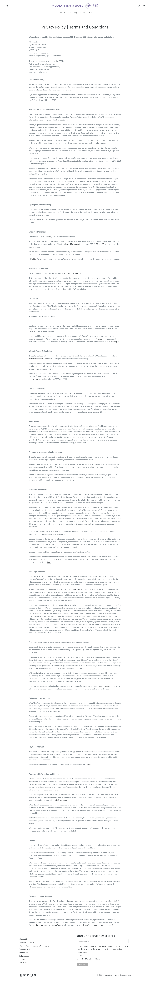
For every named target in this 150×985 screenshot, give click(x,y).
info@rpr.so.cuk (103, 686)
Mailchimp (33, 259)
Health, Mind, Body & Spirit (89, 959)
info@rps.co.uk (98, 339)
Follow (90, 12)
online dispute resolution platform (47, 925)
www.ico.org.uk (113, 341)
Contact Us (23, 939)
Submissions (24, 956)
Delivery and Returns (27, 942)
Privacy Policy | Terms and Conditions (34, 946)
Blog (76, 12)
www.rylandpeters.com (38, 358)
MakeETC (23, 963)
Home (59, 12)
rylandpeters (107, 975)
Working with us (25, 949)
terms (89, 764)
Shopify (48, 236)
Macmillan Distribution (72, 273)
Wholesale (23, 952)
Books (68, 12)
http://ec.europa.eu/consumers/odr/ (97, 925)
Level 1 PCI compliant (73, 244)
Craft (81, 955)
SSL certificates (102, 244)
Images (22, 959)
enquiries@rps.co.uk (37, 379)
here (49, 562)
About (82, 12)
